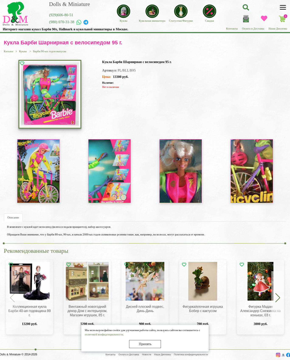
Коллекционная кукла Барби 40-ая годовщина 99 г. (29, 311)
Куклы (23, 51)
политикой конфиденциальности (104, 334)
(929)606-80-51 (61, 15)
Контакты (232, 28)
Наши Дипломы (278, 28)
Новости (146, 354)
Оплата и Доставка (253, 28)
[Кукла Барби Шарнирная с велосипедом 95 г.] (50, 94)
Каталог (8, 51)
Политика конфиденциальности (191, 354)
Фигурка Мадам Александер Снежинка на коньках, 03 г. (260, 311)
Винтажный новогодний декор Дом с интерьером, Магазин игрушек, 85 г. (87, 311)
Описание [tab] (13, 217)
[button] (277, 298)
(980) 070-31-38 (61, 22)
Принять (145, 344)
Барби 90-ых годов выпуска (49, 51)
